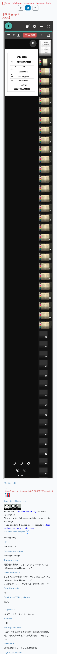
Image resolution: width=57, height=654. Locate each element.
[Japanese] (28, 7)
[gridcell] (26, 3)
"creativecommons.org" (26, 511)
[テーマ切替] (21, 8)
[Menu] (35, 8)
